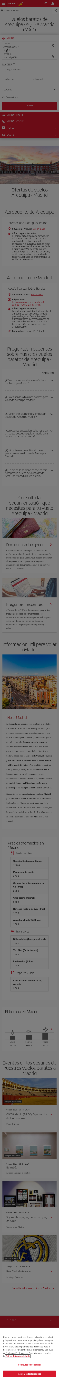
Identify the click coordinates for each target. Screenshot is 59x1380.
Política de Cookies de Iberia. (18, 1356)
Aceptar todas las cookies (29, 1374)
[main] (29, 1354)
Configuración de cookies (29, 1364)
